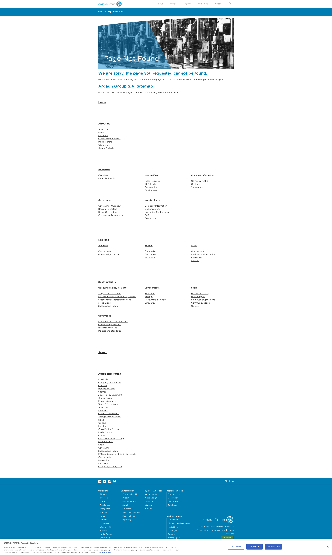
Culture (195, 306)
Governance (104, 200)
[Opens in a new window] (99, 481)
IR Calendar (151, 184)
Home (101, 12)
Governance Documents (110, 215)
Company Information (202, 175)
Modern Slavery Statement (222, 527)
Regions (103, 239)
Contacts (195, 184)
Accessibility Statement (110, 395)
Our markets (104, 251)
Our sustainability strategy (112, 288)
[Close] (328, 547)
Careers (218, 4)
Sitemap (102, 392)
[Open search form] (230, 4)
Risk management (107, 328)
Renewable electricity (155, 300)
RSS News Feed (106, 388)
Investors (173, 4)
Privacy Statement (107, 401)
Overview (103, 175)
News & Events (152, 175)
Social (194, 288)
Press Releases (152, 181)
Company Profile (199, 181)
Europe (149, 245)
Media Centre (105, 142)
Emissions (150, 293)
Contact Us (104, 145)
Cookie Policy (105, 398)
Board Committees (107, 212)
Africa (194, 245)
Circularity (150, 303)
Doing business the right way (113, 321)
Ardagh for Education (109, 416)
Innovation (150, 257)
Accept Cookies (273, 547)
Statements (197, 187)
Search (102, 352)
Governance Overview (109, 206)
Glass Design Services (109, 138)
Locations (103, 135)
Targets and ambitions (109, 293)
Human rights (198, 296)
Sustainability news (108, 306)
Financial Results (106, 178)
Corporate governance (109, 324)
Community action (200, 303)
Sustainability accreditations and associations (114, 301)
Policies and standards (109, 331)
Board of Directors (107, 209)
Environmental (152, 288)
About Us (103, 129)
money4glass (174, 538)
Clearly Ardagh (106, 148)
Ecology (149, 296)
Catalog (149, 505)
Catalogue (173, 505)
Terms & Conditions (108, 404)
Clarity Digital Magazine (203, 254)
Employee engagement (203, 300)
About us (104, 123)
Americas (103, 245)
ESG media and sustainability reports (117, 296)
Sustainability (203, 4)
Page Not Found (116, 12)
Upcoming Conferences (157, 212)
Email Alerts (151, 190)
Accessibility (204, 527)
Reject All (254, 547)
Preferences (227, 537)
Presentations (151, 187)
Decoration (150, 254)
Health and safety (200, 293)
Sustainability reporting (128, 518)
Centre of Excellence (108, 413)
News (101, 132)
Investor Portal (153, 200)
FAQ (147, 215)
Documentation (152, 209)
